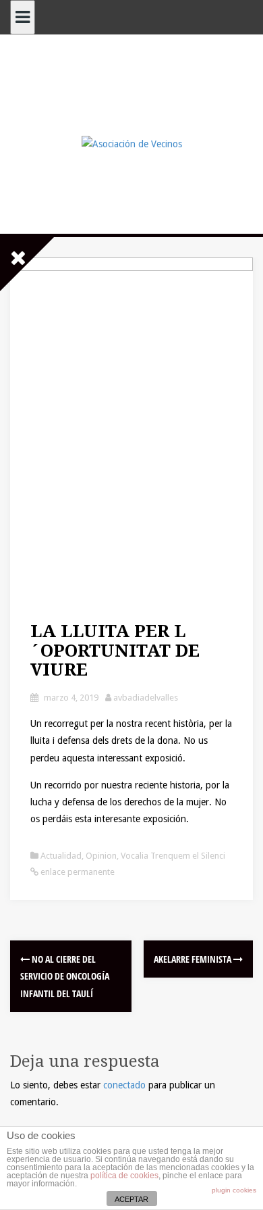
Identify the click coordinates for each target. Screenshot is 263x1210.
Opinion (101, 856)
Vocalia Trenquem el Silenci (173, 856)
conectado (124, 1085)
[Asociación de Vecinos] (132, 143)
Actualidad (61, 856)
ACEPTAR (131, 1199)
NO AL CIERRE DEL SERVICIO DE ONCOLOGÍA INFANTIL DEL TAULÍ (64, 976)
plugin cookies (234, 1190)
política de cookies (124, 1175)
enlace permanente (76, 872)
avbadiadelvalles (145, 697)
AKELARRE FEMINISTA (193, 959)
